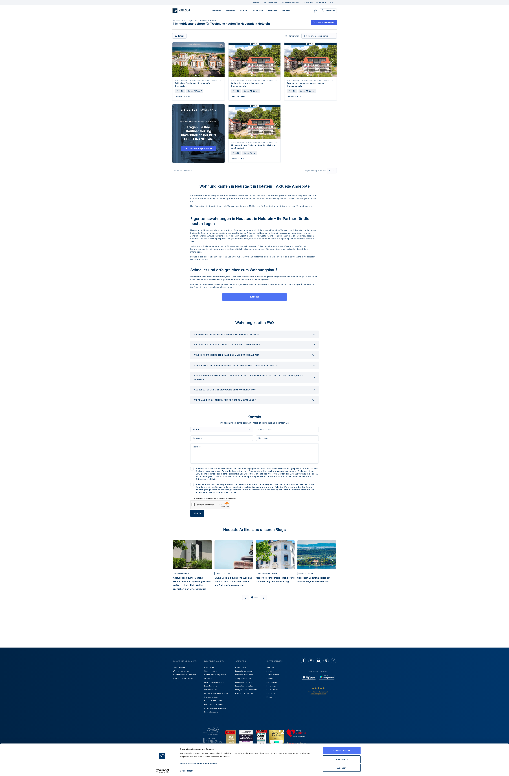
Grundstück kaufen (212, 697)
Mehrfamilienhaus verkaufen (184, 675)
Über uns (270, 667)
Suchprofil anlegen (243, 678)
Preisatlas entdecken (244, 693)
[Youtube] (318, 660)
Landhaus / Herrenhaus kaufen (216, 693)
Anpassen (340, 759)
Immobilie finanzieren (244, 675)
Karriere (269, 678)
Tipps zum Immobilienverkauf (185, 678)
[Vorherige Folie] (176, 61)
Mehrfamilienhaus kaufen (214, 682)
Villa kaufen (209, 678)
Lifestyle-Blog (181, 573)
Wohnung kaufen (190, 20)
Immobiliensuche (211, 712)
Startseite (176, 20)
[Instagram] (311, 660)
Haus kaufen (209, 667)
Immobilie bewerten (243, 671)
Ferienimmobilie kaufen (213, 704)
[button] (254, 334)
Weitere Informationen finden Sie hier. (198, 763)
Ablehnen (341, 768)
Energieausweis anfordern (246, 690)
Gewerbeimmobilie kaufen (215, 708)
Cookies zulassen (342, 750)
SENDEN (197, 513)
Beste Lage (271, 686)
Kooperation (271, 697)
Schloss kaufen (210, 690)
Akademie (270, 693)
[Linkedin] (326, 660)
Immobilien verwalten (244, 686)
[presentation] (254, 334)
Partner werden (272, 675)
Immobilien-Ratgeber (267, 573)
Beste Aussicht (272, 690)
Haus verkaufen (179, 667)
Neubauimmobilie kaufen (214, 701)
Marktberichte (272, 682)
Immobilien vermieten (244, 682)
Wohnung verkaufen (181, 671)
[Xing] (333, 660)
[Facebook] (303, 660)
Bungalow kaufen (211, 686)
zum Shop (255, 297)
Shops (269, 671)
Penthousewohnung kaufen (215, 675)
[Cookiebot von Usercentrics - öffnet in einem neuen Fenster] (162, 771)
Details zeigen (186, 771)
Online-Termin (291, 3)
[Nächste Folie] (220, 61)
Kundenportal (240, 667)
